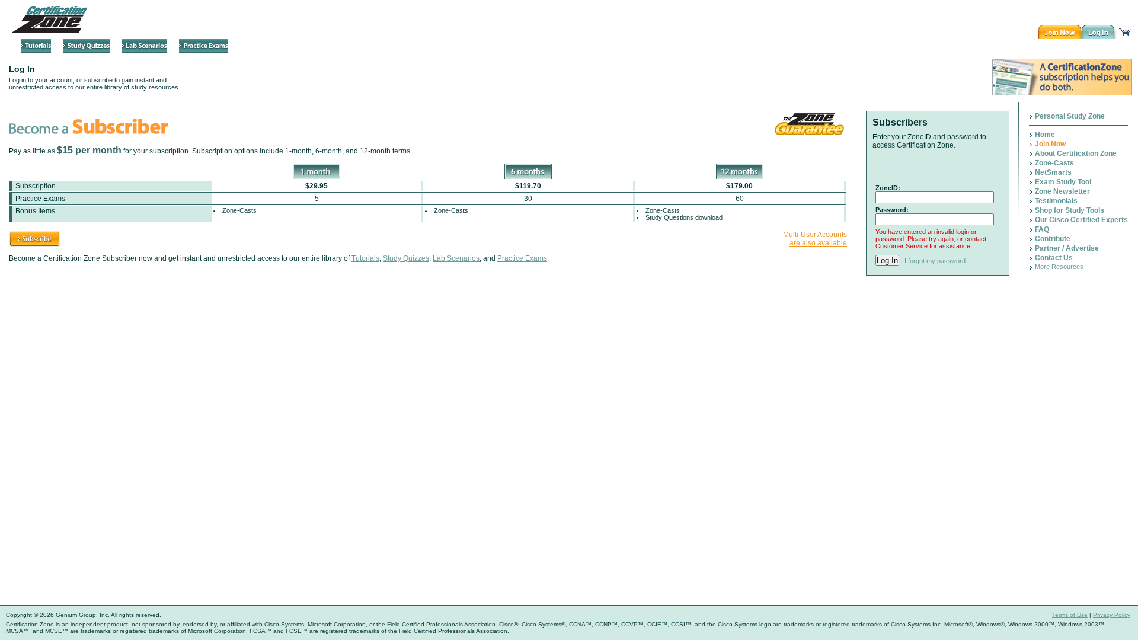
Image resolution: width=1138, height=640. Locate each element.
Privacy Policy (1111, 615)
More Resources (1059, 266)
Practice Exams (522, 258)
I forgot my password (935, 260)
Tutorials (365, 258)
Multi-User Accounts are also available (815, 239)
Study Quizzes (406, 258)
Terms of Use (1070, 615)
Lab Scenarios (456, 258)
